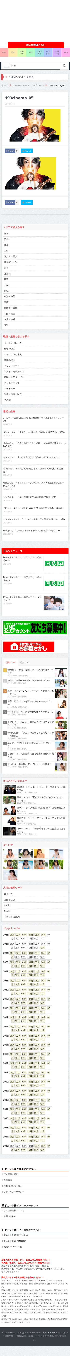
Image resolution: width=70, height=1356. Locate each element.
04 (30, 934)
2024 (5, 952)
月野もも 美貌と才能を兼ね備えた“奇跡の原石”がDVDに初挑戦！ (33, 508)
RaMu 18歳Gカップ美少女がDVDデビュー (28, 680)
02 (17, 934)
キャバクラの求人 (13, 354)
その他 (7, 400)
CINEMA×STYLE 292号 (21, 77)
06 (42, 934)
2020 (5, 989)
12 (41, 947)
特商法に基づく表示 (13, 1185)
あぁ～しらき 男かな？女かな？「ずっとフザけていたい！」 (31, 457)
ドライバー (9, 388)
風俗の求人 (9, 348)
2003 (5, 1145)
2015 (5, 1035)
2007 (5, 1109)
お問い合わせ (10, 1216)
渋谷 (6, 239)
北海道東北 (39, 52)
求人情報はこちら (35, 44)
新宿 (6, 233)
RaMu (7, 911)
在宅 (6, 324)
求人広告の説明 (11, 1174)
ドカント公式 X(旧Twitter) (16, 1235)
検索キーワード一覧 (13, 1246)
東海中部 (22, 52)
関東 (13, 52)
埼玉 (6, 279)
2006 (5, 1118)
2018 (5, 1008)
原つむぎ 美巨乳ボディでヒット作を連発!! (28, 764)
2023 (5, 962)
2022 (5, 971)
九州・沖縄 (9, 319)
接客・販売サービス (14, 377)
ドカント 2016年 (12, 916)
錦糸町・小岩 (10, 262)
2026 (5, 934)
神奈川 (7, 273)
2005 (5, 1127)
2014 (5, 1044)
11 (35, 965)
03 (23, 934)
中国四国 (48, 52)
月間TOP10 (10, 662)
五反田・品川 (10, 256)
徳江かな (8, 894)
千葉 (6, 284)
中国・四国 (9, 313)
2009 (5, 1090)
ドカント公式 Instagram (15, 1240)
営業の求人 (9, 360)
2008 (5, 1099)
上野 (6, 250)
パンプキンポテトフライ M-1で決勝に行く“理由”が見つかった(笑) (34, 519)
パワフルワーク (12, 365)
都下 (6, 267)
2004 (5, 1136)
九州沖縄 (57, 52)
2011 (5, 1072)
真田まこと (9, 899)
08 (16, 965)
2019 (5, 998)
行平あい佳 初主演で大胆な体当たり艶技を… (30, 711)
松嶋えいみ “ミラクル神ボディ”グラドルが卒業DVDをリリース (32, 530)
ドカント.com (49, 1332)
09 (22, 965)
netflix (7, 905)
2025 (5, 943)
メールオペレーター (14, 343)
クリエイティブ (12, 382)
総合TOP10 (25, 662)
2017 (5, 1017)
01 (11, 934)
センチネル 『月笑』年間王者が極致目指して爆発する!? (29, 497)
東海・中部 (9, 296)
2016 (5, 1026)
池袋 (6, 245)
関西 (30, 52)
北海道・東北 (10, 307)
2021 (5, 980)
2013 (5, 1054)
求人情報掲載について (14, 1210)
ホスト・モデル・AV (14, 371)
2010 (5, 1081)
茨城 (6, 290)
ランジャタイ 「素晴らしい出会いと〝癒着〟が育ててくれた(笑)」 (34, 432)
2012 (5, 1063)
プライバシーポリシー (14, 1191)
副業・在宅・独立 (13, 394)
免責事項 (8, 1180)
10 (29, 965)
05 (36, 934)
